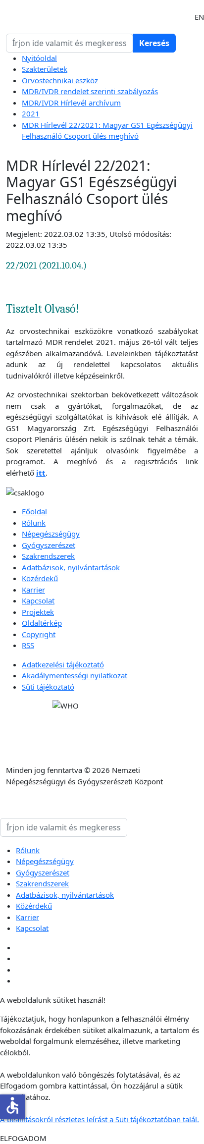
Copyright (38, 634)
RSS (28, 645)
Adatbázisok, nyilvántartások (71, 567)
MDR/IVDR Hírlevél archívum (71, 103)
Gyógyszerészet (48, 545)
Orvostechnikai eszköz (60, 80)
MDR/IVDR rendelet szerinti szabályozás (90, 91)
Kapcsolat (38, 600)
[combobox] (69, 43)
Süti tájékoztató (48, 687)
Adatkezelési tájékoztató (63, 664)
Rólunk (34, 523)
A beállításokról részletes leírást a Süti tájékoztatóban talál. (99, 1119)
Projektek (38, 612)
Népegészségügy (51, 534)
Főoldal (34, 511)
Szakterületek (44, 69)
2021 (31, 113)
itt (41, 473)
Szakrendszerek (48, 556)
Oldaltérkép (42, 623)
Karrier (33, 590)
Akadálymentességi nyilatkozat (74, 675)
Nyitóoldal (39, 58)
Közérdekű (40, 578)
